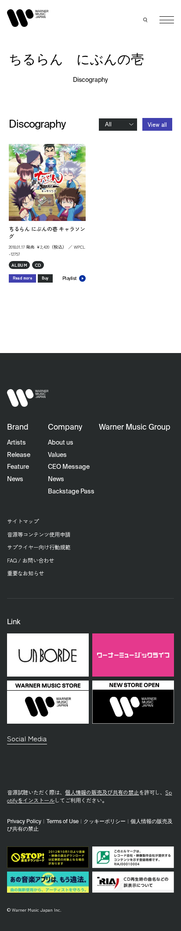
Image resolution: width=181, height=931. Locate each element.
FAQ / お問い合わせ (30, 560)
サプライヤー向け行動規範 (38, 547)
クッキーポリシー (104, 821)
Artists (16, 443)
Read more (22, 278)
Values (57, 455)
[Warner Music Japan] (27, 398)
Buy (45, 278)
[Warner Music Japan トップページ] (27, 18)
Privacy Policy (24, 821)
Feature (18, 467)
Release (18, 455)
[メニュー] (166, 20)
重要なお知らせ (25, 573)
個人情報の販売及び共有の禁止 (102, 792)
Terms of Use (63, 821)
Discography (91, 80)
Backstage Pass (71, 492)
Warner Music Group (134, 427)
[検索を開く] (145, 19)
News (15, 479)
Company (65, 427)
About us (60, 443)
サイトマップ (23, 521)
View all (157, 124)
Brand (18, 427)
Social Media (27, 738)
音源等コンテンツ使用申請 (38, 534)
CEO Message (69, 467)
